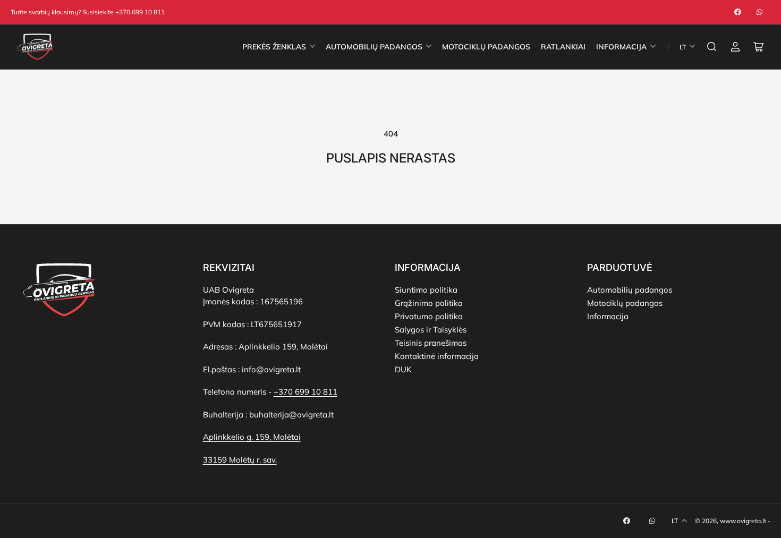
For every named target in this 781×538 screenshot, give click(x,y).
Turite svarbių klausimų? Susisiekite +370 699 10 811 (88, 12)
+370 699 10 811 (305, 392)
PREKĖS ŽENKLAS (274, 47)
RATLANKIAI (563, 47)
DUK (403, 369)
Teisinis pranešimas (430, 343)
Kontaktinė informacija (437, 356)
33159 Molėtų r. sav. (240, 460)
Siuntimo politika (426, 290)
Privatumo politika (429, 316)
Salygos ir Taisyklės (430, 329)
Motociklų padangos (625, 303)
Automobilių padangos (629, 290)
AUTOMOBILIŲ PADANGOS (374, 47)
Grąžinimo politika (429, 303)
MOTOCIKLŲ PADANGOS (486, 47)
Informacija (608, 316)
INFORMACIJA (621, 47)
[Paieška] (712, 46)
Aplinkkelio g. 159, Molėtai (252, 437)
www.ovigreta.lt (743, 521)
